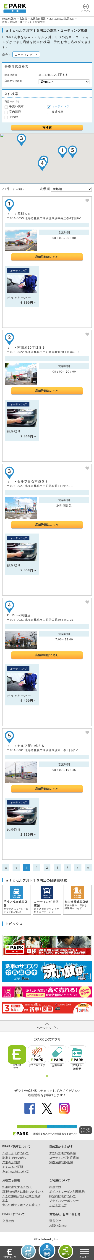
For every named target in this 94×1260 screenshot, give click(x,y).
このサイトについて (15, 1153)
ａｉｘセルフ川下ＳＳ (61, 18)
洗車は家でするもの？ (17, 1187)
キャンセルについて (15, 1171)
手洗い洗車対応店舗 (62, 1153)
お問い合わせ (58, 1225)
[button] (62, 152)
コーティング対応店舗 (64, 1157)
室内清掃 (15, 111)
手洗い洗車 (16, 106)
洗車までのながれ (14, 1157)
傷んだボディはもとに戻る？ (21, 1204)
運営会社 (55, 1220)
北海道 (23, 18)
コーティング (60, 106)
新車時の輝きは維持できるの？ (23, 1191)
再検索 (47, 127)
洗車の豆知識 (11, 1162)
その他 (13, 117)
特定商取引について (62, 1196)
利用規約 (55, 1187)
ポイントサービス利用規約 (67, 1191)
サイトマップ (58, 1205)
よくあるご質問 (12, 1166)
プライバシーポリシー (64, 1200)
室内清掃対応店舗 (61, 1162)
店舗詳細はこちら (47, 256)
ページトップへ (47, 1028)
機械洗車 (57, 111)
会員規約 (8, 1220)
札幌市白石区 (38, 18)
